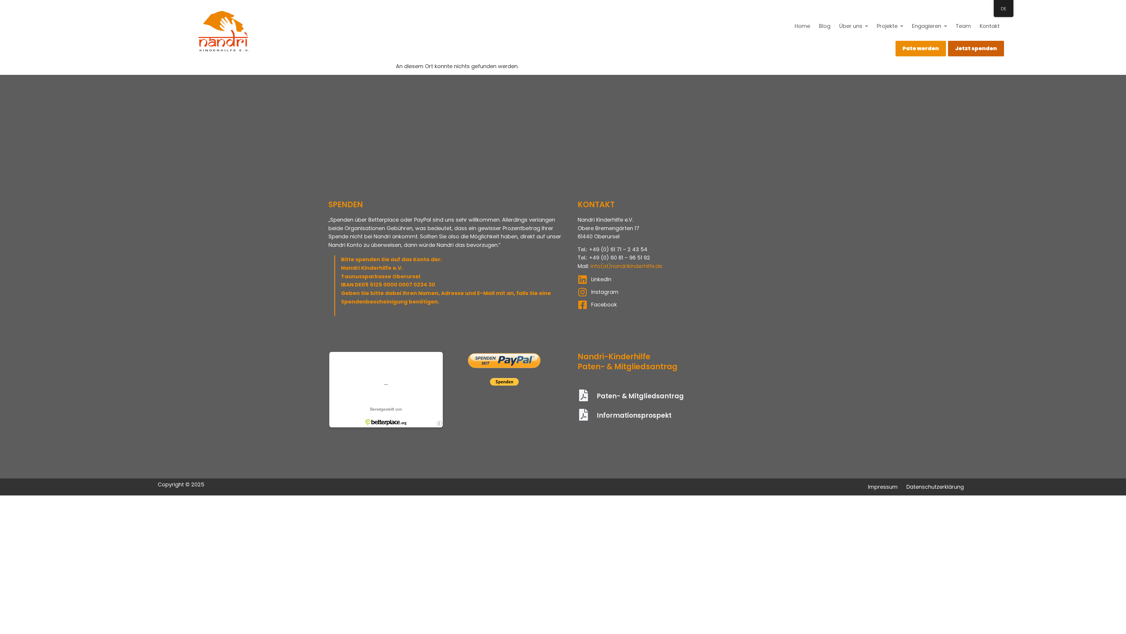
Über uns (850, 26)
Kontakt (990, 26)
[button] (853, 26)
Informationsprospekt (634, 415)
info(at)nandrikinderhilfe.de (626, 266)
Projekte (887, 26)
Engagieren (926, 26)
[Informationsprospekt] (583, 415)
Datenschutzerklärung (935, 486)
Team (963, 26)
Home (802, 26)
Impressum (883, 486)
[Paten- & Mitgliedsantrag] (583, 396)
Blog (824, 26)
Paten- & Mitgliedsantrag (640, 396)
